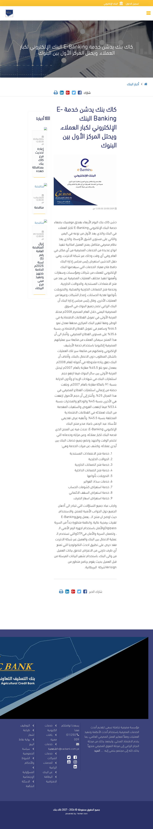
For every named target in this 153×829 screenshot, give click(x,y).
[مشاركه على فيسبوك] (80, 92)
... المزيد (98, 750)
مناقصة (39, 206)
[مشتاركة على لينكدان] (62, 92)
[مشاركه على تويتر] (74, 92)
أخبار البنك (133, 83)
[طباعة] (56, 92)
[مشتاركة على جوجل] (68, 92)
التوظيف (25, 725)
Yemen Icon (82, 813)
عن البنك (47, 772)
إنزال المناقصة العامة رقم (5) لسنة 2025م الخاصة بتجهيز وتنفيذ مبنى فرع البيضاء (38, 265)
